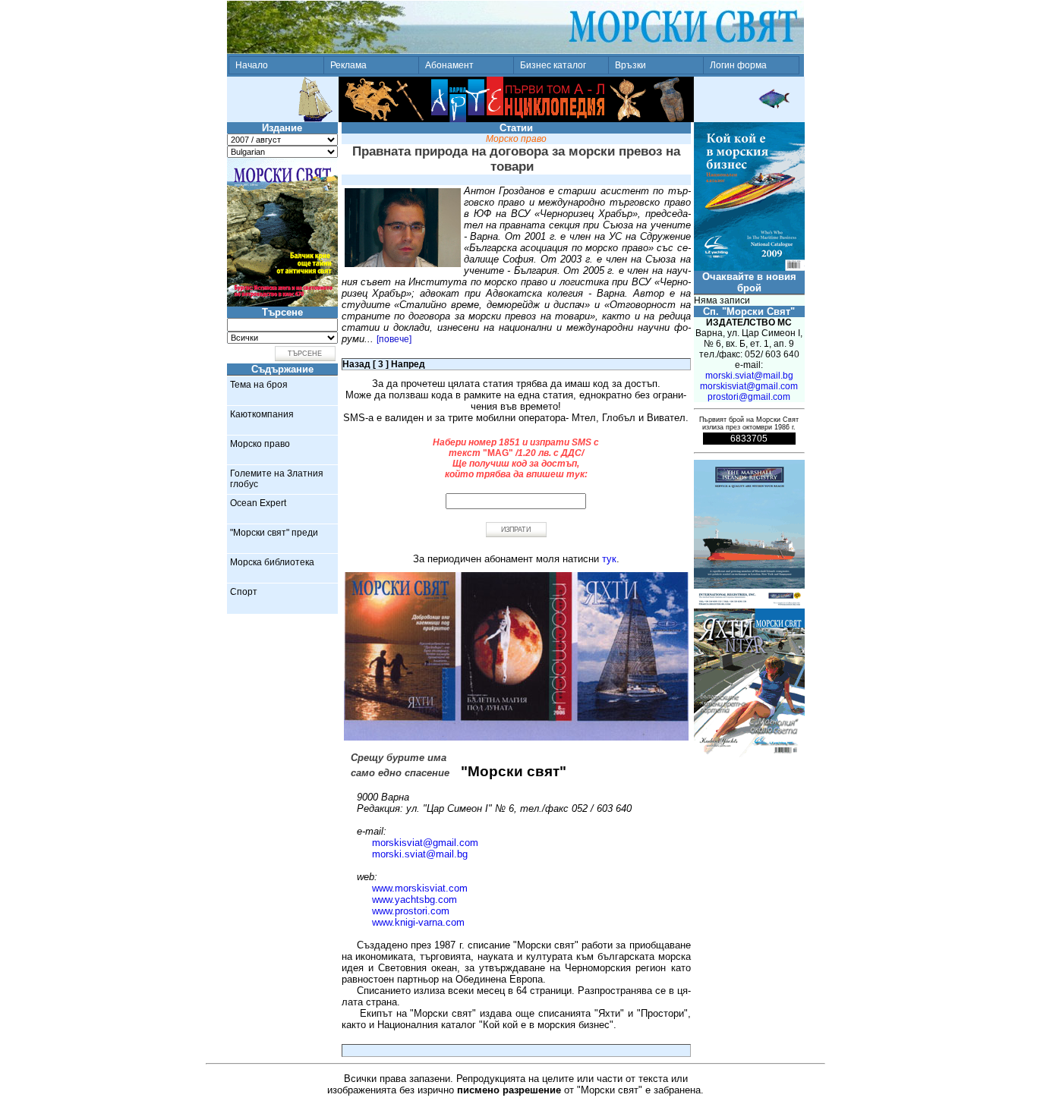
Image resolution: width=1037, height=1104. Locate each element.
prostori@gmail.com (749, 397)
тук (609, 559)
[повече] (394, 339)
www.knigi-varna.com (418, 922)
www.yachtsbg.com (414, 899)
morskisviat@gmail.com (425, 842)
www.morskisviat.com (420, 888)
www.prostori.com (410, 911)
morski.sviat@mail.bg (420, 854)
